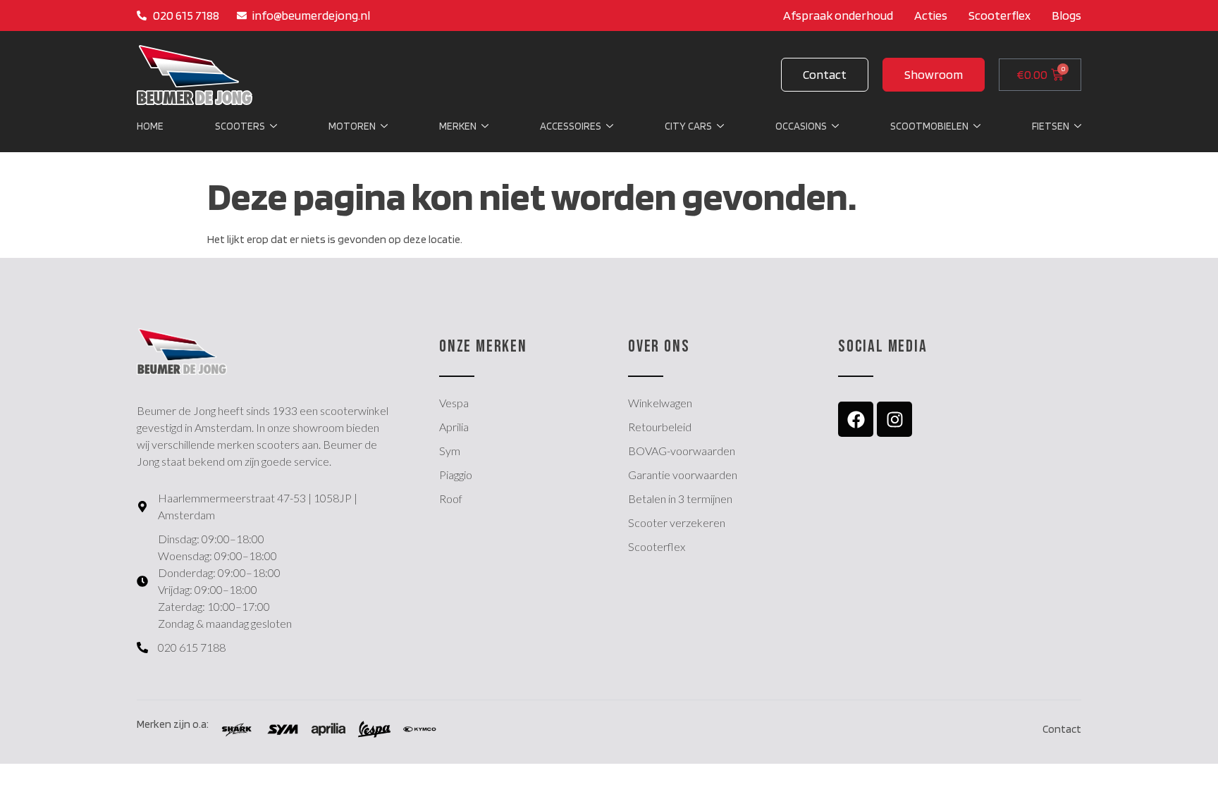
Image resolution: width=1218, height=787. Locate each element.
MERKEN (457, 126)
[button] (933, 75)
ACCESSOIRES (570, 126)
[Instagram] (894, 419)
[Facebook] (855, 419)
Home (150, 126)
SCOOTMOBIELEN (929, 126)
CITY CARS (688, 126)
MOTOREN (352, 126)
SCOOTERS (240, 126)
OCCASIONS (801, 126)
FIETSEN (1050, 126)
